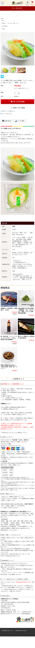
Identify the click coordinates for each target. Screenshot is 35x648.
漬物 (3, 20)
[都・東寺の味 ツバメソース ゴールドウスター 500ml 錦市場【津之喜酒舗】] (9, 327)
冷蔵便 (3, 28)
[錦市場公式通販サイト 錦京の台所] (17, 4)
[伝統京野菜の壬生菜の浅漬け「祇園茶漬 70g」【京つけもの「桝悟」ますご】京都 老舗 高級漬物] (26, 298)
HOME (2, 18)
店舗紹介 (4, 23)
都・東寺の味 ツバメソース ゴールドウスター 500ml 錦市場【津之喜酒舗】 (9, 338)
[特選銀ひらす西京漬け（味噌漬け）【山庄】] (9, 298)
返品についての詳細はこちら (9, 111)
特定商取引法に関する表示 (21, 630)
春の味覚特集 (5, 26)
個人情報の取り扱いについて (7, 630)
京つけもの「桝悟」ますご (13, 23)
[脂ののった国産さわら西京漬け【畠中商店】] (26, 327)
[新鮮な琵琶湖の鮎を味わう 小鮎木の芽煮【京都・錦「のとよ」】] (9, 355)
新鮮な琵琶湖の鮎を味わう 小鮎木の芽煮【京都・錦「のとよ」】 (9, 366)
